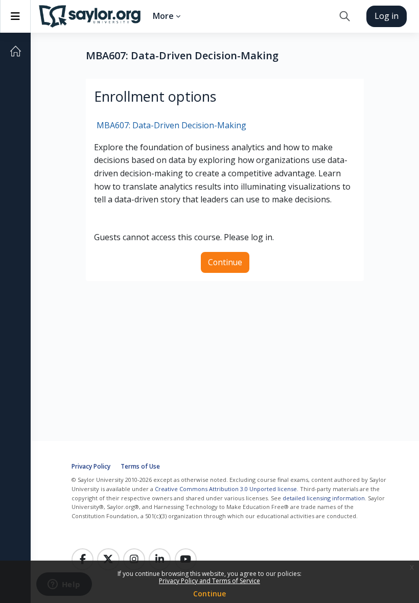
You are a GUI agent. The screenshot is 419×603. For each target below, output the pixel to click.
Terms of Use (140, 466)
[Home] (15, 51)
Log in (387, 15)
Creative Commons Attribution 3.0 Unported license (226, 489)
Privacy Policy (91, 466)
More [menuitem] (163, 15)
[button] (345, 16)
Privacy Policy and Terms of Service (209, 580)
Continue (209, 593)
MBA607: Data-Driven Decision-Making (171, 125)
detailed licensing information (324, 498)
